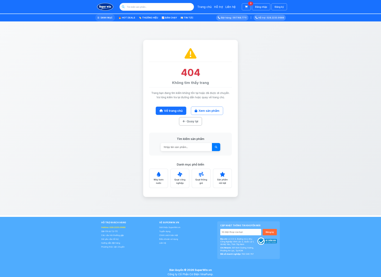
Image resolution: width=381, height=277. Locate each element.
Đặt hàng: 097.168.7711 (233, 17)
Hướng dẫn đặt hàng (110, 243)
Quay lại (192, 121)
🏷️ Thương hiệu (148, 17)
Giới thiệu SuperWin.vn (169, 227)
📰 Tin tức (187, 17)
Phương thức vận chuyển (113, 247)
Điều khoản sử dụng (168, 239)
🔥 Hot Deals (126, 17)
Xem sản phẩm (209, 111)
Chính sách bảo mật (168, 235)
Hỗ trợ (218, 7)
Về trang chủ (173, 111)
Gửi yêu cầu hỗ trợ (109, 239)
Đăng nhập (261, 6)
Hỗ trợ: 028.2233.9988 (271, 17)
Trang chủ (204, 7)
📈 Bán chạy (169, 17)
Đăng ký (279, 6)
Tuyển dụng (164, 231)
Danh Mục (107, 17)
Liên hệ (230, 7)
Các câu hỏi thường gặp (112, 235)
